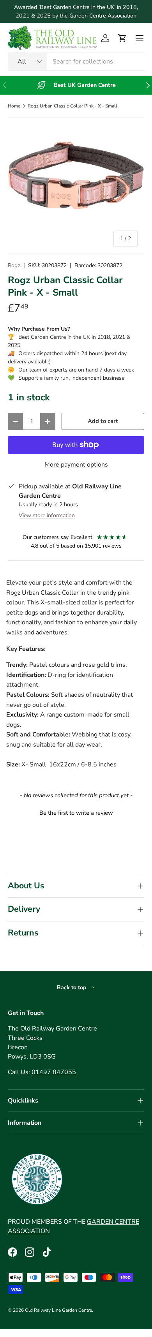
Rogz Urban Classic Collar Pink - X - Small (72, 106)
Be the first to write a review (76, 813)
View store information (47, 515)
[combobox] (76, 61)
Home (14, 106)
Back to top (72, 987)
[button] (122, 38)
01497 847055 (54, 1072)
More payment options (76, 464)
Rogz (14, 265)
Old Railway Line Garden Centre (58, 1310)
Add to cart (103, 421)
